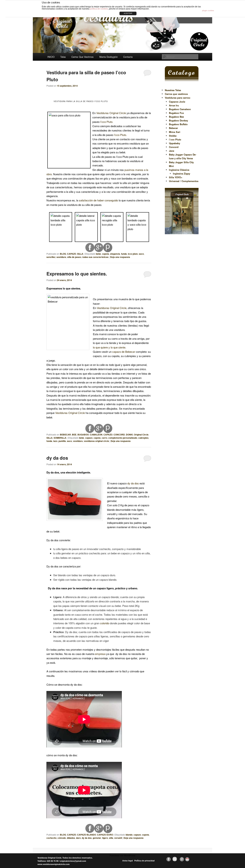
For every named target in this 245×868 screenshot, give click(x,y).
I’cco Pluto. (106, 122)
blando (129, 834)
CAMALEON (96, 434)
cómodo (62, 837)
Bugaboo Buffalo (178, 124)
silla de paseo (74, 257)
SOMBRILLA (60, 437)
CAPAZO (71, 253)
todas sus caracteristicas (95, 257)
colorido (104, 623)
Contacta (128, 56)
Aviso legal (127, 861)
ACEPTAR (128, 13)
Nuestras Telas (173, 90)
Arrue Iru (174, 105)
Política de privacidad (144, 861)
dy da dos (57, 457)
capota (105, 253)
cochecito (51, 837)
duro (78, 837)
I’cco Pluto (120, 135)
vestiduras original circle (96, 441)
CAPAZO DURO (105, 834)
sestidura (61, 257)
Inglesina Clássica (179, 169)
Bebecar (173, 128)
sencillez (50, 257)
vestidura (78, 441)
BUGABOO (83, 434)
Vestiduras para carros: (177, 97)
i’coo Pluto (175, 139)
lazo (55, 441)
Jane (171, 150)
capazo (89, 437)
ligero (105, 837)
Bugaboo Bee (176, 116)
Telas (63, 56)
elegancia (115, 253)
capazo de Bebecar (124, 351)
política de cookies (99, 9)
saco (141, 253)
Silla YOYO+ (175, 177)
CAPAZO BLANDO (86, 834)
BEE (74, 434)
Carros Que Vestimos (82, 56)
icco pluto (133, 253)
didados (71, 837)
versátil (118, 837)
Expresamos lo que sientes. (76, 273)
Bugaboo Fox (176, 113)
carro (104, 437)
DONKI (129, 434)
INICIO (51, 56)
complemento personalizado (122, 437)
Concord (173, 147)
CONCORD (119, 434)
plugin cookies (208, 10)
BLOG (63, 253)
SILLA (80, 253)
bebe (98, 253)
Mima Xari (174, 132)
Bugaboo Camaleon (180, 109)
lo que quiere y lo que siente (109, 347)
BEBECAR (65, 434)
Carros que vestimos (176, 94)
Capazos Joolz (177, 101)
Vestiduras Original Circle (111, 113)
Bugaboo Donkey (178, 120)
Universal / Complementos (183, 181)
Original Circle (141, 434)
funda (124, 253)
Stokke (172, 135)
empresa (100, 654)
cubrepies (143, 437)
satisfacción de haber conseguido (98, 200)
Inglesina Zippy (181, 173)
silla (111, 837)
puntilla (62, 441)
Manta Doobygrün (108, 56)
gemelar (97, 837)
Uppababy (174, 143)
